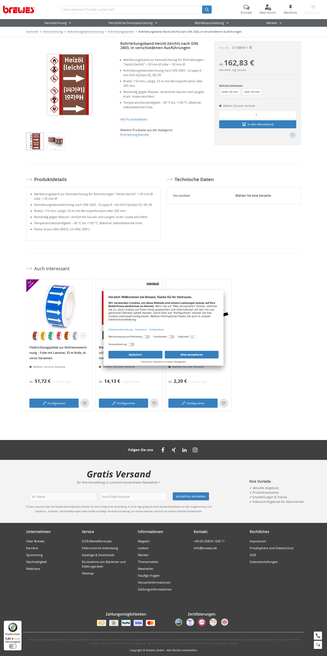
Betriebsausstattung (209, 23)
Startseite (32, 31)
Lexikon (143, 548)
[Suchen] (207, 10)
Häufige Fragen (149, 575)
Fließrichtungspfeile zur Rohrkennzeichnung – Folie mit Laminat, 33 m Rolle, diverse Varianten (58, 352)
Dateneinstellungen (264, 562)
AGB (253, 555)
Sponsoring (34, 555)
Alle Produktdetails (133, 119)
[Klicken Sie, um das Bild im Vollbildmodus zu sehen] (69, 84)
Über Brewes (35, 541)
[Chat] (318, 645)
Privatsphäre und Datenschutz (272, 548)
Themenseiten (148, 562)
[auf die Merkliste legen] (292, 135)
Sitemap (88, 573)
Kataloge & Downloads (98, 555)
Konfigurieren (56, 403)
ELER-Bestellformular (97, 541)
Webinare (33, 569)
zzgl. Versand (239, 69)
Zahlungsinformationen (155, 589)
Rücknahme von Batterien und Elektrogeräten (104, 564)
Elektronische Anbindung (100, 548)
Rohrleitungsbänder (121, 31)
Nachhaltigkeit (36, 562)
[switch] (13, 646)
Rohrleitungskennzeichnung (86, 31)
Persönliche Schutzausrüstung (131, 23)
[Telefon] (318, 636)
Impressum (258, 541)
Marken (271, 23)
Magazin (144, 541)
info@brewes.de (205, 548)
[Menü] (19, 623)
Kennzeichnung (55, 23)
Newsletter (145, 569)
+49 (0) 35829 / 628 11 (209, 541)
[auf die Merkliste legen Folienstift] (223, 403)
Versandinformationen (154, 582)
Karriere (32, 548)
